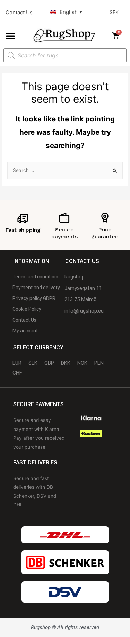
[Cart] (117, 35)
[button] (10, 35)
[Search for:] (65, 170)
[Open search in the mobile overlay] (65, 55)
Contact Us (19, 12)
